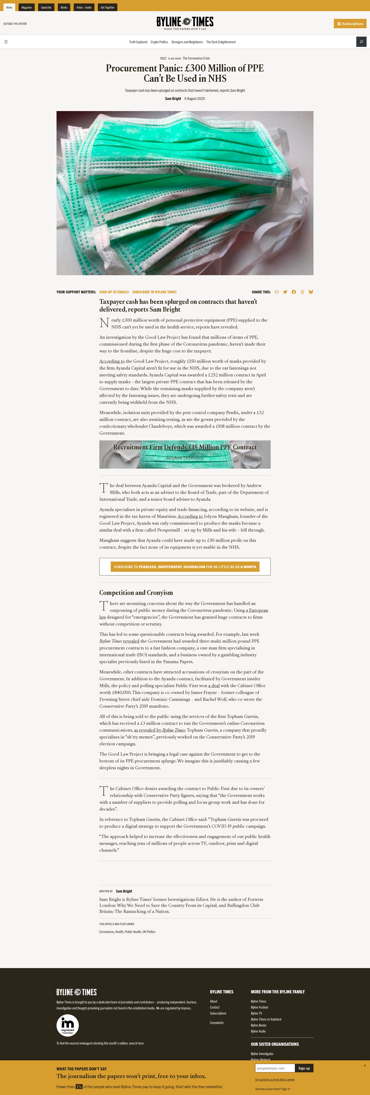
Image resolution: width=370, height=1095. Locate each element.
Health (119, 931)
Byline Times (258, 1001)
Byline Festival (259, 1007)
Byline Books (258, 1025)
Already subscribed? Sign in (272, 1089)
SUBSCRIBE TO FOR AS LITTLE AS (185, 567)
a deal (214, 686)
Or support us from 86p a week (275, 1079)
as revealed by (159, 730)
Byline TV (256, 1013)
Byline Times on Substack (266, 1019)
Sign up (304, 1068)
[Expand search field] (361, 42)
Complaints (217, 1022)
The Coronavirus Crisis (196, 58)
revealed (131, 641)
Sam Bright (173, 98)
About (213, 1001)
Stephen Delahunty (185, 458)
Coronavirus (106, 931)
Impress (186, 1008)
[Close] (364, 1065)
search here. (137, 1043)
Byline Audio (258, 1031)
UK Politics (148, 931)
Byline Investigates (262, 1053)
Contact (214, 1007)
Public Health (133, 931)
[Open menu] (6, 41)
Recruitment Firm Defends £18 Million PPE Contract (185, 447)
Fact (163, 58)
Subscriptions (352, 23)
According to (112, 362)
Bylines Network (260, 1059)
